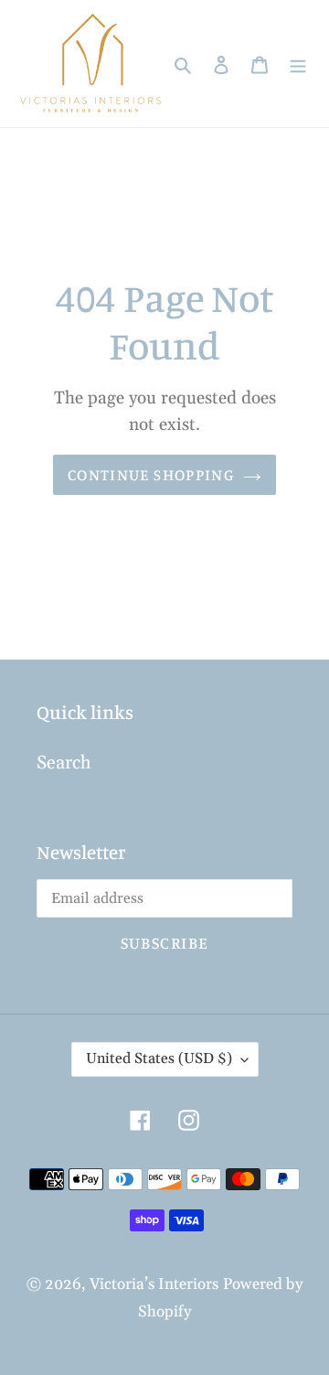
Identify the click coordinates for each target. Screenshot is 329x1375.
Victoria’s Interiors (154, 1284)
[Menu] (298, 64)
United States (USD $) (159, 1058)
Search (64, 763)
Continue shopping (151, 474)
